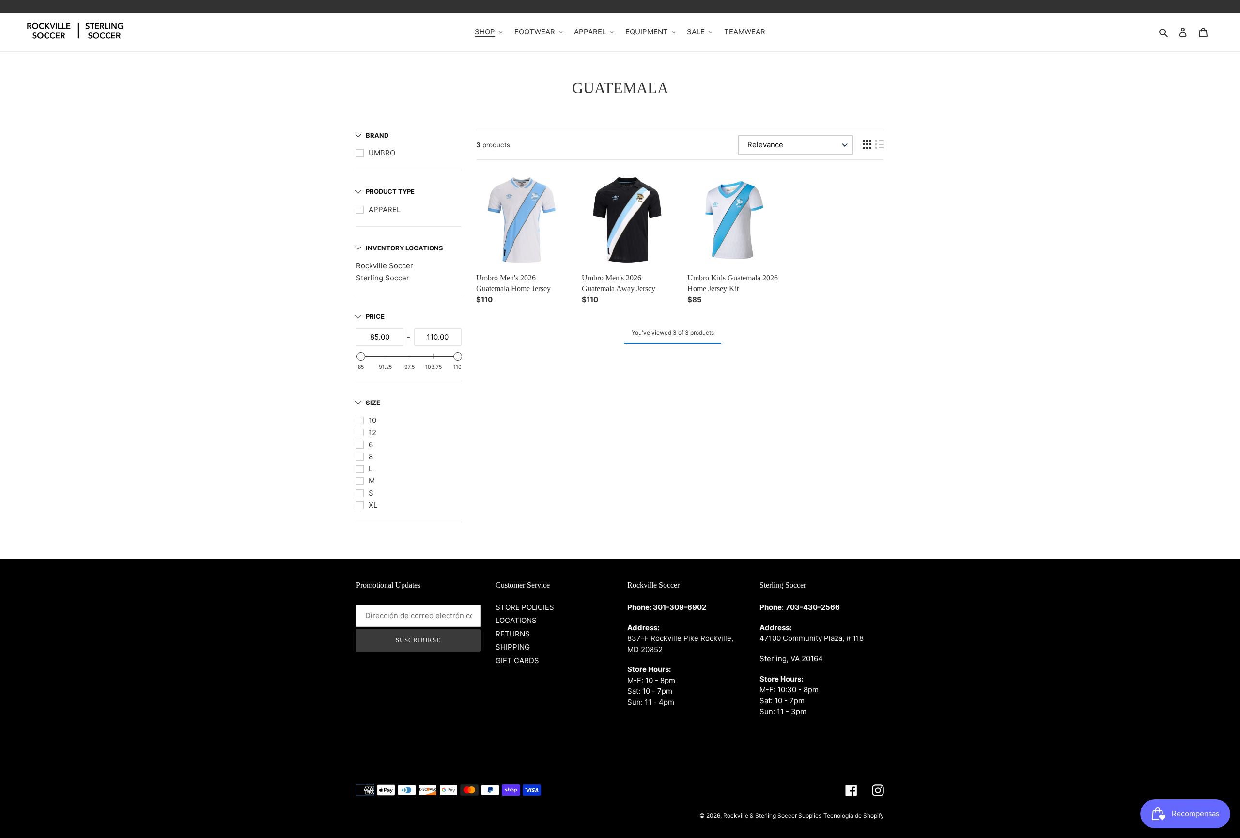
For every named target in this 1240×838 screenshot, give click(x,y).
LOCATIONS (516, 620)
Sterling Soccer (382, 277)
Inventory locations (404, 248)
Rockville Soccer (384, 265)
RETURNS (513, 633)
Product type (390, 191)
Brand (377, 135)
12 (372, 432)
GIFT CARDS (517, 660)
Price (375, 316)
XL (373, 505)
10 (372, 420)
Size (373, 402)
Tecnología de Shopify (853, 815)
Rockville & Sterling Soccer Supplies (772, 815)
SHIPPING (513, 647)
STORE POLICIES (525, 607)
